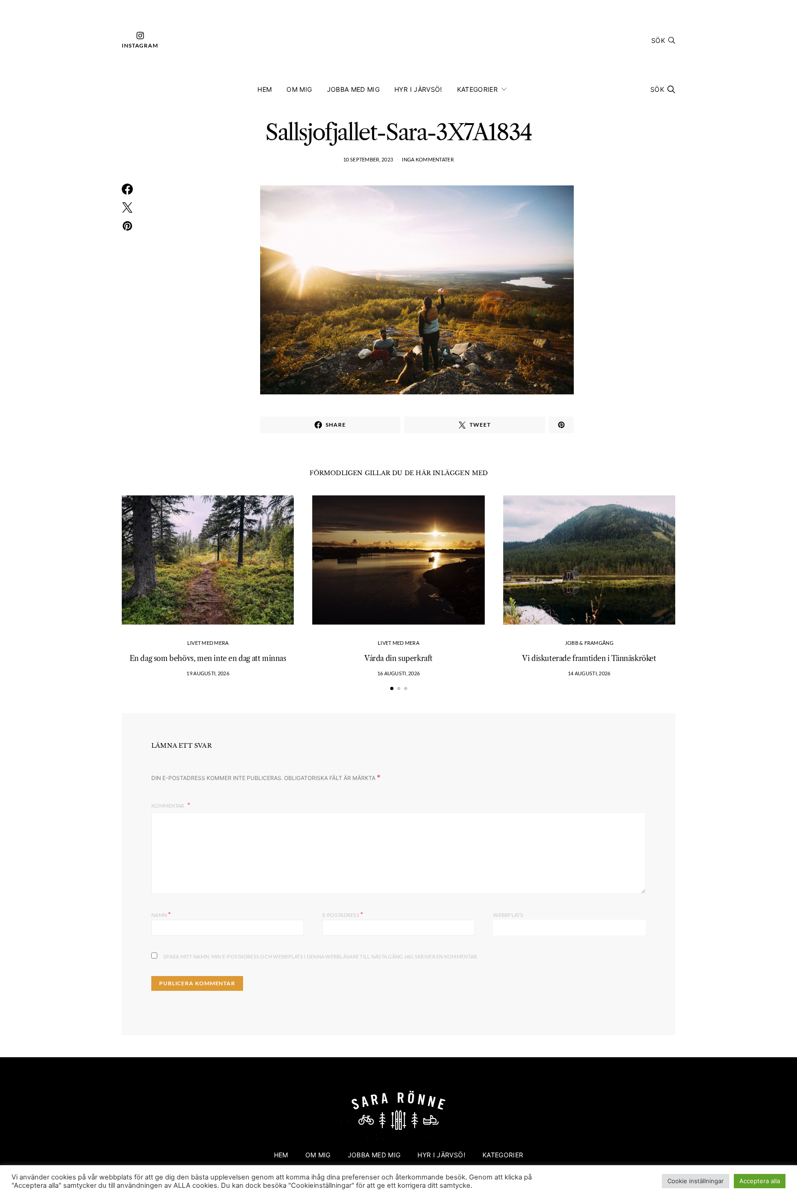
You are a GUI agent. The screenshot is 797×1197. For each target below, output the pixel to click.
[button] (391, 688)
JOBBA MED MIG (353, 89)
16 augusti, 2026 (398, 673)
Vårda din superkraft (398, 658)
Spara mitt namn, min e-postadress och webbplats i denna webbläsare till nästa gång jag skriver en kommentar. (320, 956)
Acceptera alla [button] (759, 1181)
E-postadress (342, 914)
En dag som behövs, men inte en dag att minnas (208, 658)
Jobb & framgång (589, 643)
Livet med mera (208, 643)
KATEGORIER (477, 89)
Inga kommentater (427, 159)
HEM (264, 89)
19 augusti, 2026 (207, 673)
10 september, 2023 (368, 159)
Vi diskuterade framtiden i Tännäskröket (589, 658)
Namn (161, 914)
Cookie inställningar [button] (695, 1181)
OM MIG (299, 89)
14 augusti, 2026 (589, 673)
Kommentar (168, 806)
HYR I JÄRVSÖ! (418, 89)
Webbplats (508, 915)
